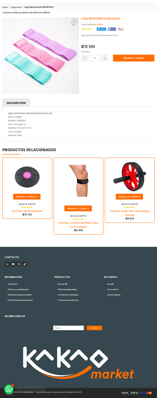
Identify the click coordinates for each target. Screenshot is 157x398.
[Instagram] (18, 264)
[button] (74, 22)
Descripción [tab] (16, 103)
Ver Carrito (112, 289)
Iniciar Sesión (113, 294)
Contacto (13, 284)
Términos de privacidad (19, 294)
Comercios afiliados (67, 294)
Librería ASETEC (27, 204)
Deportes (16, 7)
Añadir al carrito (133, 58)
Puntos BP (62, 284)
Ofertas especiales (67, 289)
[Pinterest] (121, 29)
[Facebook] (112, 29)
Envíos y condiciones (18, 289)
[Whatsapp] (7, 264)
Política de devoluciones (20, 300)
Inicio (5, 7)
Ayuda (110, 284)
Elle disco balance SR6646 (27, 211)
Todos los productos (68, 300)
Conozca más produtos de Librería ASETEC (26, 12)
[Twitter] (101, 29)
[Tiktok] (24, 264)
